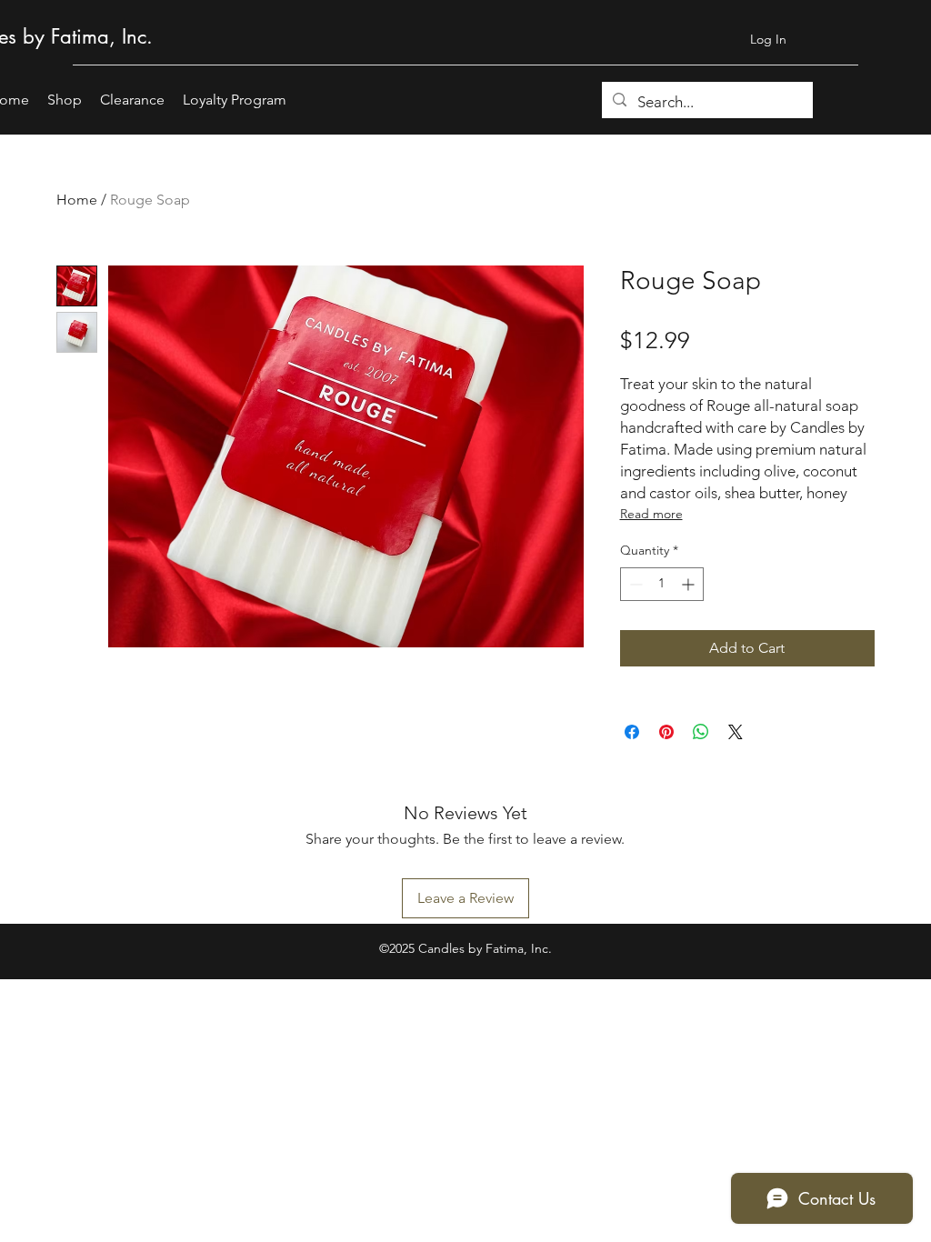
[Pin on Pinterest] (666, 732)
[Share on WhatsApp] (701, 732)
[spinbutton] (662, 584)
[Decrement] (634, 584)
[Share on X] (735, 732)
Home (76, 199)
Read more (651, 514)
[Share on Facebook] (632, 732)
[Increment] (689, 584)
